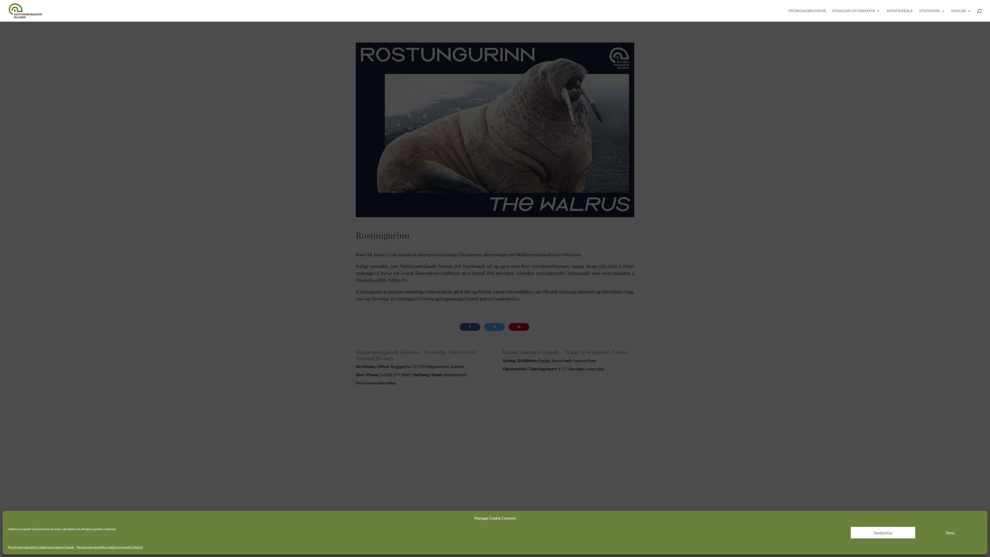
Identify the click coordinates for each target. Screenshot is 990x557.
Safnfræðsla (900, 11)
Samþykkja (883, 532)
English (958, 11)
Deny (950, 532)
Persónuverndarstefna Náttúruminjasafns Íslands (41, 547)
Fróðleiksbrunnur (807, 11)
